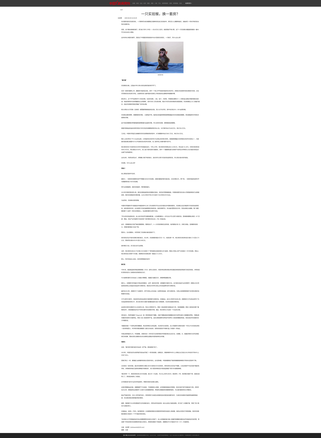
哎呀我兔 (175, 3)
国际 (148, 3)
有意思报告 (165, 3)
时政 (137, 3)
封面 (133, 3)
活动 (180, 3)
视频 (170, 3)
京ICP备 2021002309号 (129, 435)
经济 (145, 3)
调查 (152, 3)
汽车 (159, 3)
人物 (156, 3)
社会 (141, 3)
